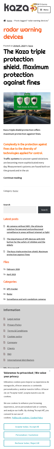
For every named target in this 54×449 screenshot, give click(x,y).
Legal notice (13, 318)
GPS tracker (12, 289)
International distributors (20, 359)
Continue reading (12, 177)
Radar (15, 191)
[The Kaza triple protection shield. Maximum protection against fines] (27, 108)
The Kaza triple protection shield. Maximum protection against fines (26, 67)
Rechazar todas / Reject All (27, 443)
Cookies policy (14, 336)
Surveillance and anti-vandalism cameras (26, 299)
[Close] (51, 371)
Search (6, 204)
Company (12, 342)
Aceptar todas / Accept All (27, 426)
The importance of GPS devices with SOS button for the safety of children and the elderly (26, 242)
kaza (30, 45)
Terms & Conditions (17, 330)
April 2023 (11, 274)
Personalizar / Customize (27, 435)
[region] (27, 408)
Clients (11, 348)
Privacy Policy (14, 324)
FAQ (9, 354)
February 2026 (13, 269)
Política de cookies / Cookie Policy (27, 417)
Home (9, 20)
